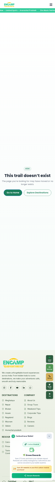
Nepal (7, 405)
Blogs (29, 417)
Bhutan (8, 409)
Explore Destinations (37, 192)
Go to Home (13, 192)
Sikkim (8, 426)
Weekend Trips (33, 409)
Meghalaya (10, 400)
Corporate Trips (34, 413)
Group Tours (32, 405)
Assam (8, 413)
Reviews (31, 422)
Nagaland (9, 417)
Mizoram (8, 422)
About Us (31, 400)
